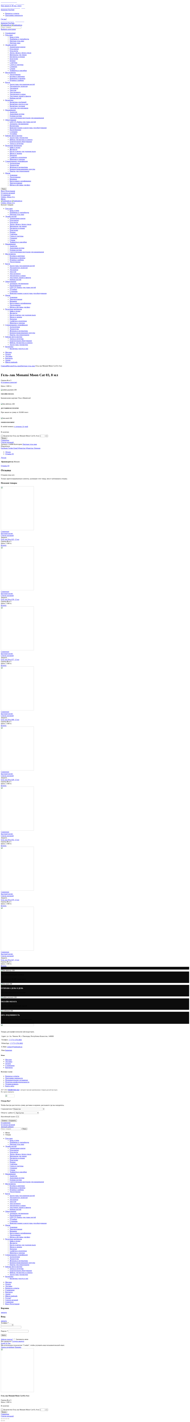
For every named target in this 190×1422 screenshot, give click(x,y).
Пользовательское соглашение (16, 1080)
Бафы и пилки (15, 147)
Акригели (13, 112)
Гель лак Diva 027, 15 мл (10, 960)
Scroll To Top (5, 1343)
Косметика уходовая (17, 106)
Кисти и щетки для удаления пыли (23, 151)
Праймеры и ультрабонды (19, 39)
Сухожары (13, 132)
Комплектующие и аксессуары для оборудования (28, 128)
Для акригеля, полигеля (18, 86)
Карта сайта (9, 1086)
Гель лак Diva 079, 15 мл (10, 900)
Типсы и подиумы (17, 143)
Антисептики (15, 163)
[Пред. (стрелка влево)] (2, 1420)
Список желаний (7, 442)
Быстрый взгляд (7, 533)
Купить (4, 438)
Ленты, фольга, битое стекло (20, 53)
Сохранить (12, 1120)
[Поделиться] (4, 1418)
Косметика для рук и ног (19, 104)
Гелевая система (16, 116)
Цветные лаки (15, 43)
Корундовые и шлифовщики (20, 181)
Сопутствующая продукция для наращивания (27, 118)
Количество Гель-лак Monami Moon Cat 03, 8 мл (21, 436)
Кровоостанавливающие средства (22, 169)
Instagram (8, 1050)
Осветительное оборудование (21, 141)
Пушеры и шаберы (17, 80)
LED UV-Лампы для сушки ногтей (23, 122)
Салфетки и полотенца (18, 157)
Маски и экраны (16, 153)
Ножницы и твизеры (17, 78)
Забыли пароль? (7, 1339)
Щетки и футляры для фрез (20, 185)
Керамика (13, 179)
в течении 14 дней (21, 426)
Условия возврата (11, 1084)
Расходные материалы (13, 145)
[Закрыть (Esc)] (2, 1418)
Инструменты (10, 72)
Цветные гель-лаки (17, 41)
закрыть (4, 1312)
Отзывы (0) (9, 454)
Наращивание (10, 110)
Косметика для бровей (18, 102)
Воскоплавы (14, 126)
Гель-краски (14, 49)
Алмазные (13, 175)
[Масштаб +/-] (8, 1418)
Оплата (8, 1063)
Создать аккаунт (18, 1341)
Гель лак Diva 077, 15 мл (10, 659)
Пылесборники (15, 130)
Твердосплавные (16, 183)
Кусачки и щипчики (17, 76)
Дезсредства (14, 165)
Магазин (10, 366)
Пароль (4, 1331)
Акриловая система (17, 114)
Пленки (13, 61)
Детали (8, 452)
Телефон (5, 1323)
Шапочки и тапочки (17, 159)
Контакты (9, 1067)
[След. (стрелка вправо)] (4, 1420)
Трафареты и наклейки (18, 70)
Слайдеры (13, 63)
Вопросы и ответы (12, 1076)
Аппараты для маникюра (19, 124)
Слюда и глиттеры (16, 65)
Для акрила (14, 88)
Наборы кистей (15, 98)
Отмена (4, 1120)
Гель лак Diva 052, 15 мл (10, 840)
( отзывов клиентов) (9, 382)
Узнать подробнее (7, 1347)
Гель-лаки (9, 35)
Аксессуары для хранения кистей (22, 84)
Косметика (9, 100)
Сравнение (5, 440)
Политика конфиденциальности (17, 1082)
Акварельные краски (17, 47)
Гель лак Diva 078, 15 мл (10, 599)
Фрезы (7, 173)
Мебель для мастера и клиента (21, 140)
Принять (18, 1347)
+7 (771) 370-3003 (15, 1040)
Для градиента (15, 92)
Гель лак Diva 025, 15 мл (10, 539)
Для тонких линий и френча (20, 96)
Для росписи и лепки (18, 94)
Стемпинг (13, 67)
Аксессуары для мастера (19, 138)
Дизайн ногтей (10, 45)
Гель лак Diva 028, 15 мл (10, 780)
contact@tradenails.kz (14, 1047)
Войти (4, 1335)
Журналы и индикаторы (19, 167)
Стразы (12, 68)
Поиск (4, 189)
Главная (4, 366)
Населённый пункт (9, 1117)
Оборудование (10, 120)
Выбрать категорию (8, 29)
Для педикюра (15, 74)
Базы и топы (14, 37)
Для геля (13, 90)
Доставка (8, 1061)
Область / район (7, 1113)
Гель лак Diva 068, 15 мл (10, 720)
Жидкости (13, 149)
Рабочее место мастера (13, 136)
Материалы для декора (18, 55)
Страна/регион (7, 1109)
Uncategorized (10, 33)
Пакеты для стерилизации (19, 171)
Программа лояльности (14, 1078)
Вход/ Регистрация (12, 1304)
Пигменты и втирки (17, 57)
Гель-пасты (14, 51)
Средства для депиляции (19, 108)
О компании (10, 1065)
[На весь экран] (6, 1418)
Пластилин (14, 59)
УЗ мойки (13, 134)
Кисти (7, 82)
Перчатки (13, 155)
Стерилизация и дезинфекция (16, 161)
